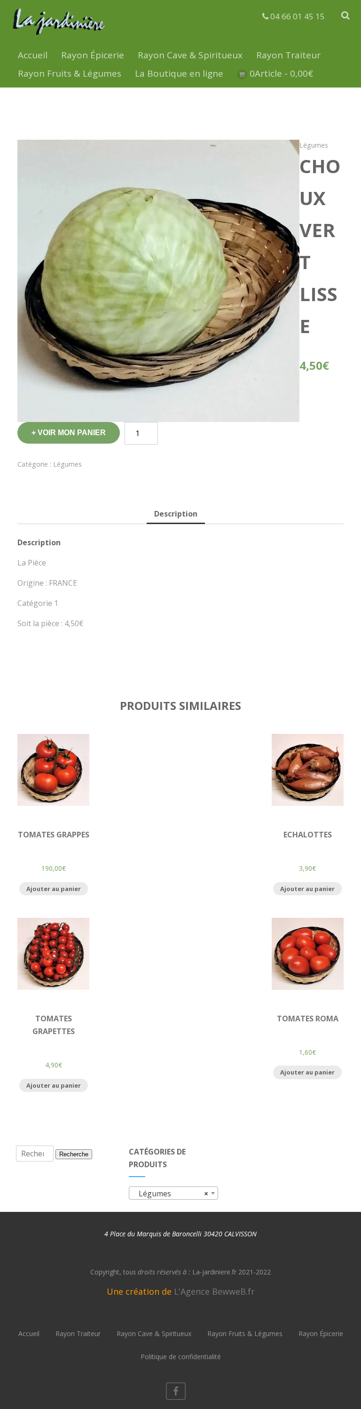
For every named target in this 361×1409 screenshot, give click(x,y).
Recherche (73, 1154)
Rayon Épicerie (92, 55)
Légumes (313, 145)
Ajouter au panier (53, 888)
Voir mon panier (72, 433)
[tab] (176, 514)
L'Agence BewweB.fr (214, 1291)
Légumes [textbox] (170, 1193)
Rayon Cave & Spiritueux (190, 55)
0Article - (281, 73)
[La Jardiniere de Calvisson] (59, 37)
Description (175, 514)
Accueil (32, 55)
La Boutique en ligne (179, 73)
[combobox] (173, 1193)
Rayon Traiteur (288, 55)
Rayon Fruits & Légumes (69, 73)
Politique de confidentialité (181, 1356)
